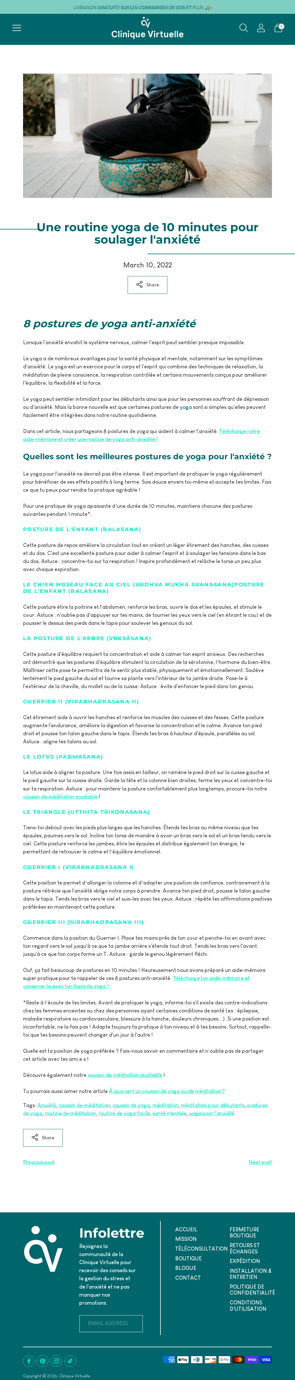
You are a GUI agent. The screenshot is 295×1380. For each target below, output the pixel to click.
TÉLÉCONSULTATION (201, 1249)
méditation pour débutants (213, 1105)
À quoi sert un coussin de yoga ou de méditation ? (167, 1091)
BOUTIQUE (188, 1259)
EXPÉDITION (245, 1261)
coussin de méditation (84, 1105)
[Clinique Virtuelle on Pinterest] (42, 1361)
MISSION (186, 1239)
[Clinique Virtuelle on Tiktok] (70, 1361)
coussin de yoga (131, 1105)
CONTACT (188, 1278)
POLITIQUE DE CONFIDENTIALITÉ (252, 1290)
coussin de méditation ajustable (60, 797)
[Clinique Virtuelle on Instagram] (56, 1361)
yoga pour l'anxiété (212, 1113)
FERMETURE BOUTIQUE (244, 1233)
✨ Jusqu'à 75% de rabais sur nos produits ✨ (144, 7)
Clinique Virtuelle (74, 1376)
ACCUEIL (186, 1229)
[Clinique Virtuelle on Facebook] (29, 1361)
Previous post (39, 1162)
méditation (165, 1105)
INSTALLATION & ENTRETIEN (250, 1274)
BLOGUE (185, 1268)
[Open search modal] (244, 28)
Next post (260, 1162)
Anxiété (46, 1105)
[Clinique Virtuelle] (147, 28)
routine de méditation (70, 1113)
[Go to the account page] (261, 28)
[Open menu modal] (17, 28)
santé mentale (169, 1113)
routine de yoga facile (124, 1113)
